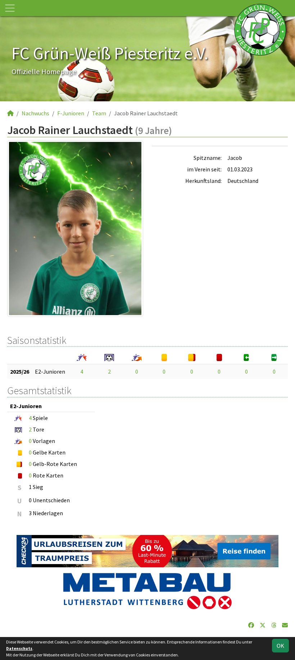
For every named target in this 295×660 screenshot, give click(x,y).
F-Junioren (70, 113)
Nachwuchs (35, 113)
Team (99, 113)
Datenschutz (19, 648)
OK (280, 645)
